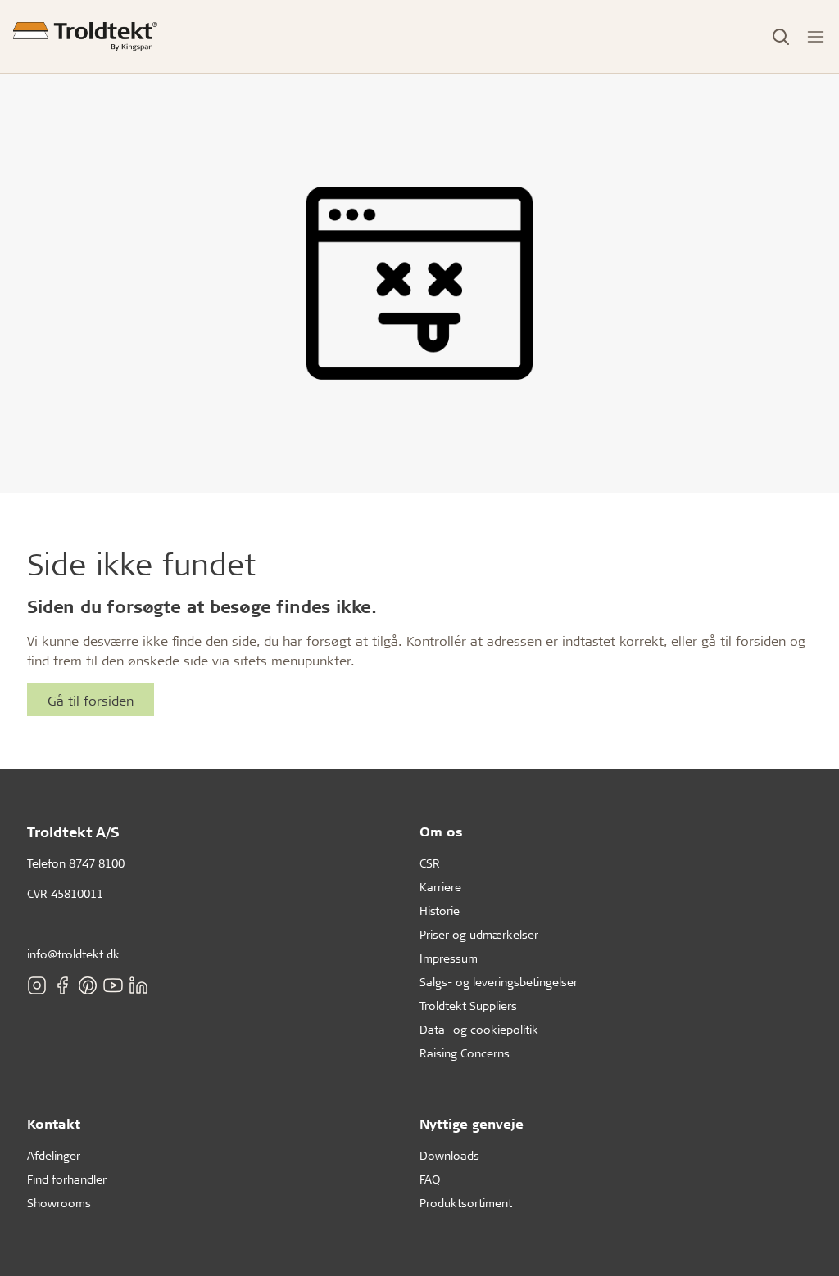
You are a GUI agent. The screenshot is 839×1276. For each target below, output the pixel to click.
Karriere (440, 887)
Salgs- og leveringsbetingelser (499, 982)
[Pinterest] (88, 985)
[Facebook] (62, 985)
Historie (440, 910)
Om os (441, 831)
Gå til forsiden (91, 700)
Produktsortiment (466, 1203)
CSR (430, 863)
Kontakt (53, 1123)
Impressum (449, 958)
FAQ (430, 1179)
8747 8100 (97, 863)
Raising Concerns (465, 1053)
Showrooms (59, 1203)
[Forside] (85, 36)
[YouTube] (113, 985)
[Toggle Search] (780, 36)
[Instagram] (37, 985)
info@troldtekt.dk (73, 954)
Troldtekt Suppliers (468, 1005)
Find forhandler (67, 1179)
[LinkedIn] (138, 985)
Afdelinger (53, 1155)
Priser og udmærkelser (479, 934)
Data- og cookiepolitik (479, 1029)
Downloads (449, 1155)
